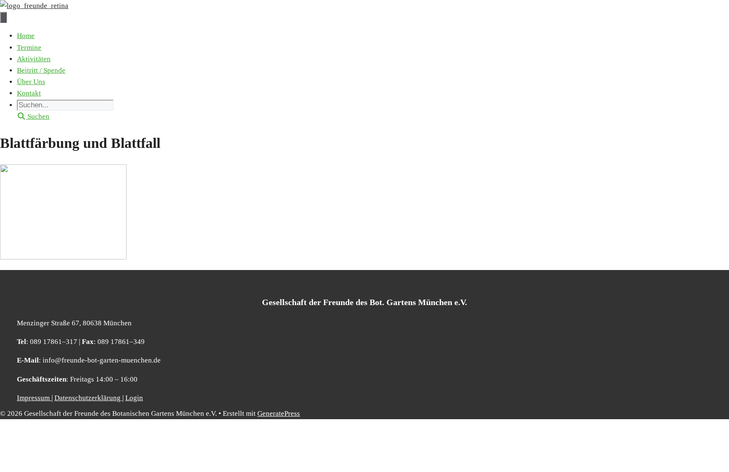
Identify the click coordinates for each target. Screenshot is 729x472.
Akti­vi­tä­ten (34, 59)
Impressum (34, 398)
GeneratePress (278, 413)
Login (134, 398)
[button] (33, 116)
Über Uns (31, 82)
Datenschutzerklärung (88, 398)
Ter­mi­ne (29, 48)
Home (26, 36)
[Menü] (3, 17)
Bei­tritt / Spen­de (41, 70)
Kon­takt (29, 93)
